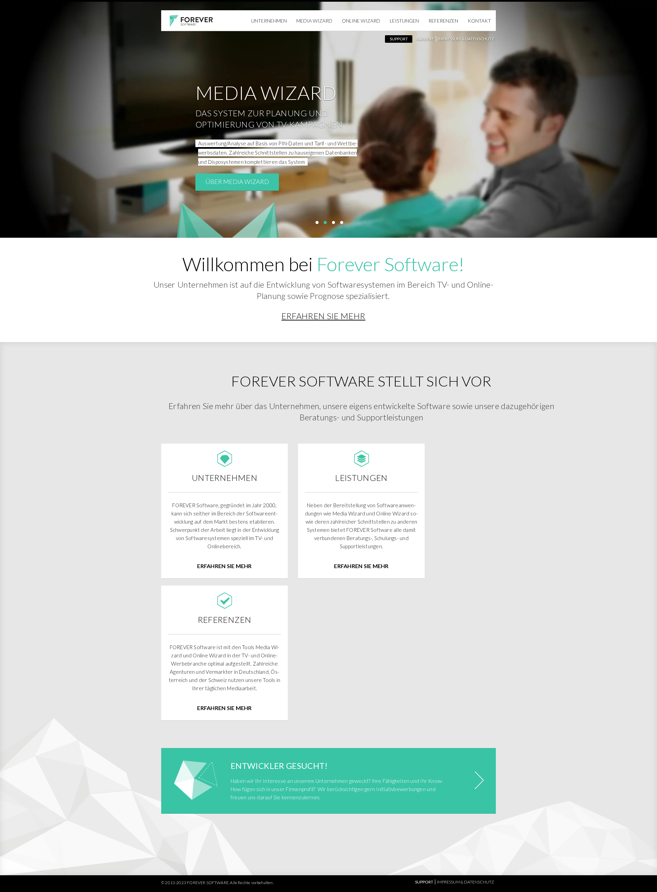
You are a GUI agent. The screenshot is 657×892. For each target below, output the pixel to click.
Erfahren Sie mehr (323, 316)
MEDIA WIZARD (314, 21)
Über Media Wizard (237, 181)
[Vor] (633, 124)
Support (399, 38)
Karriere (425, 38)
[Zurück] (24, 124)
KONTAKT (479, 21)
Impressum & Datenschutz (466, 38)
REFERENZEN (443, 21)
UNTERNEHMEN (269, 21)
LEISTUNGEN (404, 21)
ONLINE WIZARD (361, 21)
